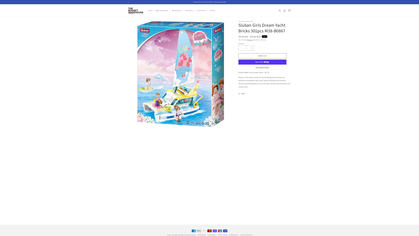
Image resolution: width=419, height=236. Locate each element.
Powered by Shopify (190, 235)
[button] (162, 10)
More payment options (262, 67)
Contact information (246, 235)
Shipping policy (233, 235)
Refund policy (202, 235)
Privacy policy (212, 235)
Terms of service (222, 235)
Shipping (249, 40)
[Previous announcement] (128, 2)
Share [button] (243, 94)
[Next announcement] (290, 2)
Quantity (241, 44)
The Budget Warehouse (177, 235)
